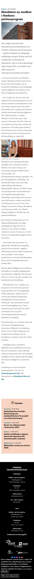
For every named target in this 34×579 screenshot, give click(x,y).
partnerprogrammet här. (10, 373)
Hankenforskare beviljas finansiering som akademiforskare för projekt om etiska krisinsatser (16, 414)
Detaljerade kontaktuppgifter (17, 534)
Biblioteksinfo (8, 443)
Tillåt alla (4, 571)
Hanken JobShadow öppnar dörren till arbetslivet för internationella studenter (16, 436)
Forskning (7, 409)
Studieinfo (7, 423)
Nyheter (4, 9)
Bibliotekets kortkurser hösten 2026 (17, 446)
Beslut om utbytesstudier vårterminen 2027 (14, 426)
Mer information (27, 569)
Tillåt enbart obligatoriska (10, 576)
